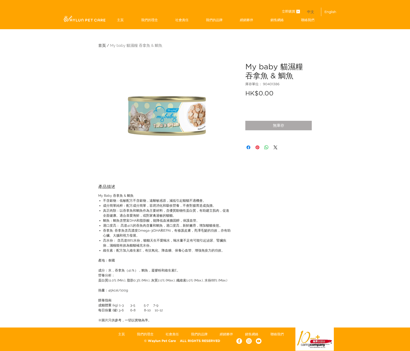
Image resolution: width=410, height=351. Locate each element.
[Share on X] (275, 147)
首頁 (102, 45)
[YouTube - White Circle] (258, 341)
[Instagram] (249, 341)
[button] (214, 20)
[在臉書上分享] (248, 147)
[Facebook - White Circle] (239, 341)
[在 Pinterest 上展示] (257, 147)
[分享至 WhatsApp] (266, 147)
